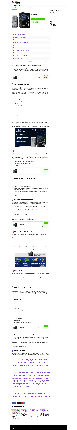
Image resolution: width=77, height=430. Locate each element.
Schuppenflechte (52, 25)
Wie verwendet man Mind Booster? (21, 45)
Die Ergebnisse (17, 53)
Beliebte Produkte (52, 11)
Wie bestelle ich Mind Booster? (20, 37)
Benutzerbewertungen (19, 58)
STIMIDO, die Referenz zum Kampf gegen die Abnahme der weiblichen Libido (35, 416)
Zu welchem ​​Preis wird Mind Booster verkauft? (23, 39)
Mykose (51, 21)
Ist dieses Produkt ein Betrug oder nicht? (22, 50)
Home (13, 7)
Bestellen (39, 18)
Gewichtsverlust (52, 18)
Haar (51, 19)
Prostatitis (51, 23)
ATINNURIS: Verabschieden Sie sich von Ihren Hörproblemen (44, 414)
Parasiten (51, 22)
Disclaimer (31, 427)
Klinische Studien (18, 47)
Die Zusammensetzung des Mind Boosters (22, 42)
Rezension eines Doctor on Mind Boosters (22, 55)
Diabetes (51, 12)
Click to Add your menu (16, 5)
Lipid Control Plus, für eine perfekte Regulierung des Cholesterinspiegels (15, 417)
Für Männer (52, 14)
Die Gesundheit (16, 7)
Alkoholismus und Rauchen (54, 10)
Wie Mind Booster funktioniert (20, 34)
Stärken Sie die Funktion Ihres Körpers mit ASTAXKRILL (25, 414)
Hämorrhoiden (52, 20)
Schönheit (51, 24)
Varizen (51, 26)
